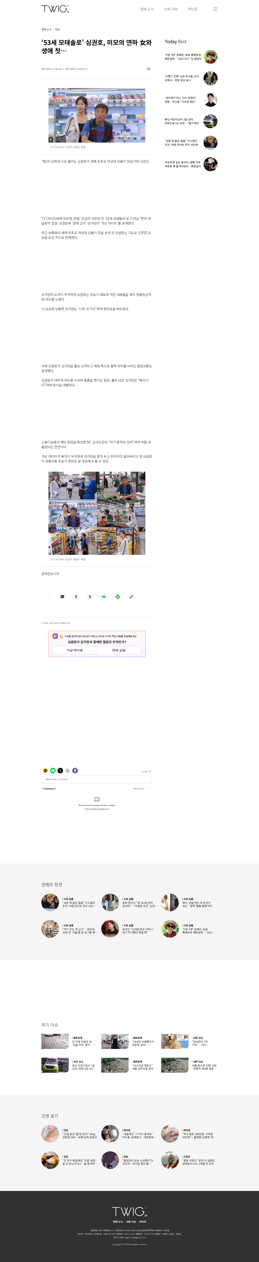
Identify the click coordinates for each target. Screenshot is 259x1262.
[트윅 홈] (55, 9)
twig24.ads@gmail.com (135, 1237)
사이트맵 (165, 1230)
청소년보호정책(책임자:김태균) (149, 1230)
